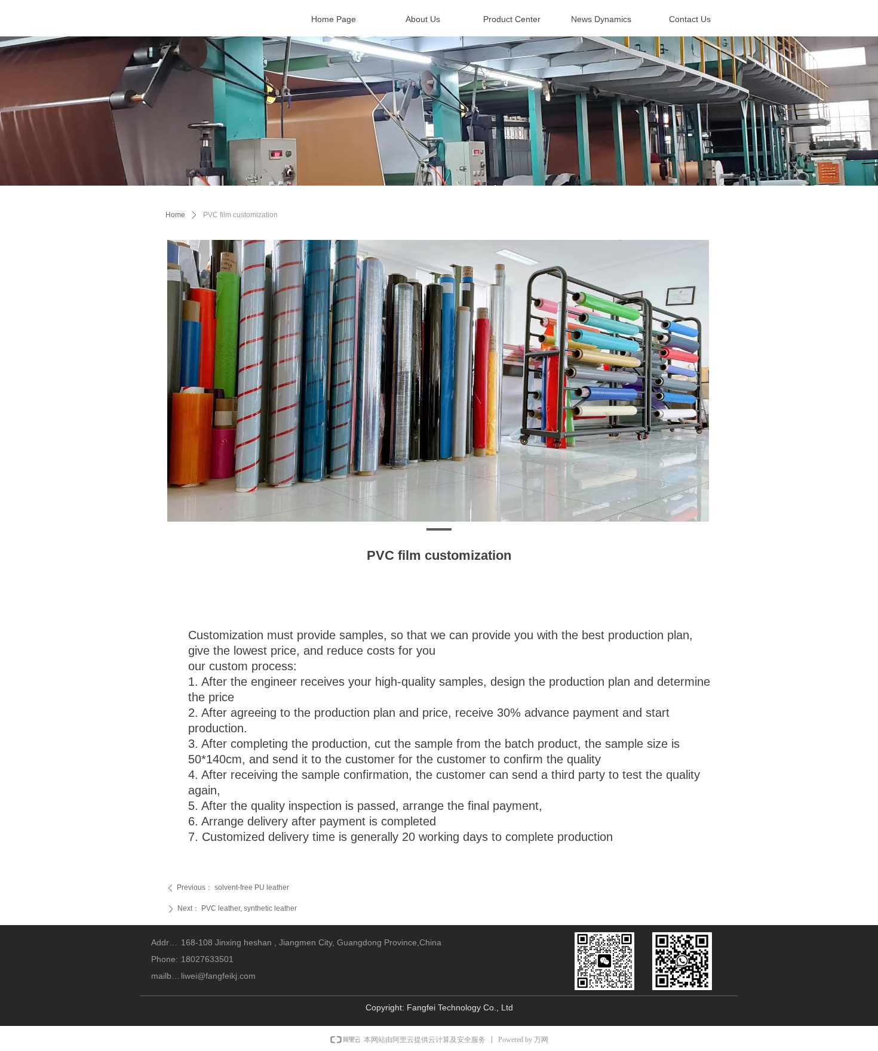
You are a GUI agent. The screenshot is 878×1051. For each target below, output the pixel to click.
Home (175, 215)
